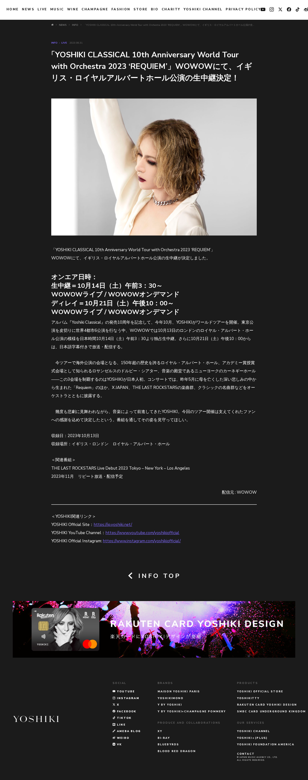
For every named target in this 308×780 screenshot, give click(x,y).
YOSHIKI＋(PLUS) (252, 738)
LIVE (42, 9)
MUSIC (57, 9)
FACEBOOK (126, 711)
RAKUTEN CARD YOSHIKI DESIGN (267, 705)
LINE (121, 725)
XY (160, 731)
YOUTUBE (125, 691)
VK (119, 744)
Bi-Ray (164, 738)
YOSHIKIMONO (170, 698)
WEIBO (122, 738)
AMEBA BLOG (128, 731)
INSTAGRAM (127, 698)
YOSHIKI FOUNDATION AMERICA (265, 744)
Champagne (95, 9)
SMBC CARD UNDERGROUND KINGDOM (271, 711)
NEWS (28, 9)
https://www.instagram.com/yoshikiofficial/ (142, 541)
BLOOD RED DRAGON (177, 751)
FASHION (120, 9)
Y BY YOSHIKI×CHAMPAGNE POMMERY (192, 711)
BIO (155, 9)
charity (171, 9)
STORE (141, 9)
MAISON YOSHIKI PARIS (179, 691)
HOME (12, 9)
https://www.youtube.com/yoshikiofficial (142, 533)
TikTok (123, 718)
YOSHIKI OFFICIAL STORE (260, 691)
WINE (72, 9)
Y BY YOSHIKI (170, 705)
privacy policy (243, 9)
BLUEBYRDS (168, 744)
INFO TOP (158, 575)
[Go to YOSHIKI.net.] (52, 25)
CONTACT (246, 754)
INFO (54, 43)
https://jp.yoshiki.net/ (113, 524)
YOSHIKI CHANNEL (203, 9)
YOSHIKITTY (248, 698)
